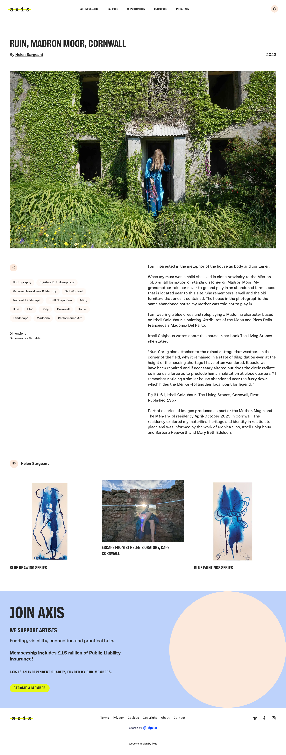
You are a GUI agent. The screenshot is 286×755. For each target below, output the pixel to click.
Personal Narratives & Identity (35, 291)
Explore (113, 9)
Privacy (118, 717)
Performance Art (70, 318)
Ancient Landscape (26, 300)
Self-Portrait (74, 291)
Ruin (16, 309)
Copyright (150, 717)
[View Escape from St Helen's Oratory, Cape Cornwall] (143, 519)
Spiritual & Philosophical (57, 282)
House (82, 309)
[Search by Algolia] (143, 728)
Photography (22, 282)
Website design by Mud (143, 743)
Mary (83, 300)
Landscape (20, 318)
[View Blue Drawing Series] (51, 526)
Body (45, 309)
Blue (30, 309)
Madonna (43, 318)
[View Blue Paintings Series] (235, 526)
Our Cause (160, 9)
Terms (104, 717)
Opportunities (136, 9)
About (165, 717)
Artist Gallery (89, 9)
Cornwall (63, 309)
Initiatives (182, 9)
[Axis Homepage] (20, 9)
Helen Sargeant (29, 55)
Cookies (133, 717)
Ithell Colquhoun (60, 300)
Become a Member (30, 688)
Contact (179, 717)
